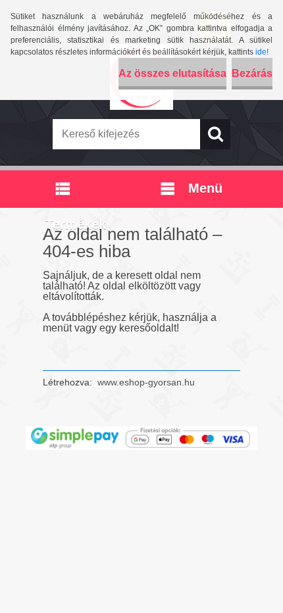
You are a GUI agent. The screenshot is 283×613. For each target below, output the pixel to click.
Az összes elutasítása (172, 73)
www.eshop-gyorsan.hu (146, 382)
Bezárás (252, 73)
